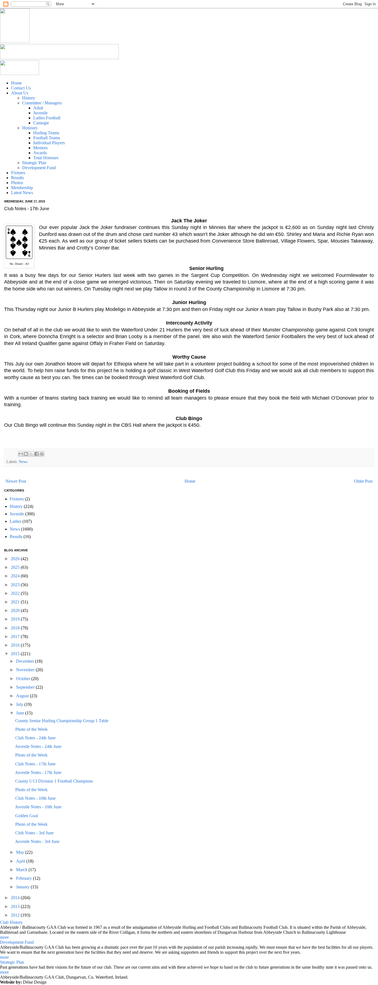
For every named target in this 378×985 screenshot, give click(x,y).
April (21, 861)
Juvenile (17, 513)
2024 (16, 575)
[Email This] (21, 454)
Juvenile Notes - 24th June (38, 746)
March (22, 869)
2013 (16, 906)
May (20, 852)
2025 (16, 567)
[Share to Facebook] (36, 454)
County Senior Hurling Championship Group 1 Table (61, 720)
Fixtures (17, 499)
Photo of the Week (31, 729)
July (20, 704)
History (16, 506)
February (24, 878)
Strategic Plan (12, 962)
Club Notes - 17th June (35, 764)
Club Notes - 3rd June (34, 832)
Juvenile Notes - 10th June (38, 806)
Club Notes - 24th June (35, 737)
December (25, 661)
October (23, 678)
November (26, 669)
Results (16, 536)
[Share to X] (31, 454)
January (23, 886)
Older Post (363, 481)
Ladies (15, 521)
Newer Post (16, 481)
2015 (16, 653)
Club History (11, 922)
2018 (16, 628)
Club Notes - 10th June (35, 798)
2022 (16, 593)
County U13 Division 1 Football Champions (54, 781)
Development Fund (17, 942)
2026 (16, 558)
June (20, 713)
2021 (16, 602)
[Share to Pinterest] (42, 454)
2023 (16, 584)
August (23, 695)
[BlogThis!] (26, 454)
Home (190, 481)
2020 (16, 610)
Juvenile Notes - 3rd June (37, 841)
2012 (16, 915)
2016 (16, 645)
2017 (16, 636)
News (23, 461)
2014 (16, 897)
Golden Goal (26, 815)
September (26, 687)
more (4, 937)
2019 (16, 619)
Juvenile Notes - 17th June (38, 772)
